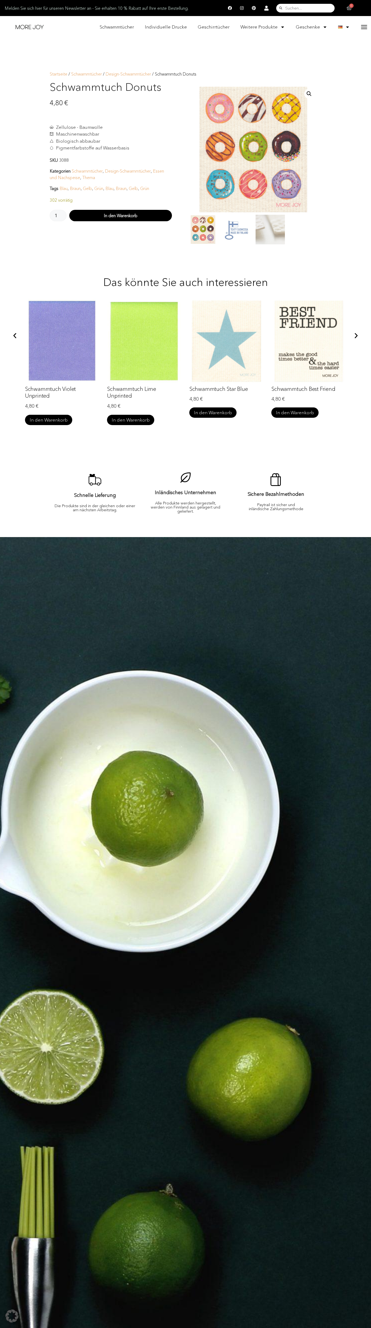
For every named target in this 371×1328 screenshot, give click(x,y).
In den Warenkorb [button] (49, 420)
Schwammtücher (117, 27)
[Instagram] (242, 8)
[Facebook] (230, 8)
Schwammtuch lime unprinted (131, 392)
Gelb (87, 188)
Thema (88, 177)
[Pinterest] (254, 8)
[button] (309, 94)
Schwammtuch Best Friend (303, 389)
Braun (75, 188)
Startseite (58, 74)
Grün (98, 188)
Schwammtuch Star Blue (218, 389)
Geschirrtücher (213, 27)
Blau (63, 188)
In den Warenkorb (120, 215)
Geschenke (308, 27)
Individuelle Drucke (166, 27)
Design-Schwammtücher (128, 74)
